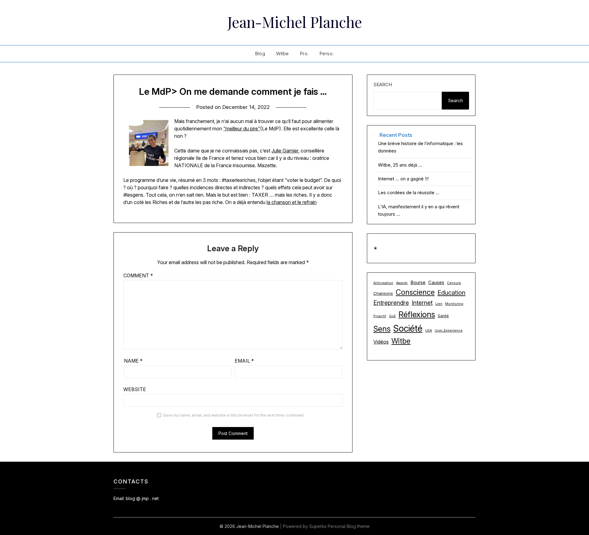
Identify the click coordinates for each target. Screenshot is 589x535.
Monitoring (454, 304)
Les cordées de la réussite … (408, 192)
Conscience (415, 292)
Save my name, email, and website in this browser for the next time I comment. (234, 415)
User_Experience (449, 331)
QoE (392, 316)
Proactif (379, 316)
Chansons (383, 293)
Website (134, 389)
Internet (422, 302)
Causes (436, 282)
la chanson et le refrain (292, 202)
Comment (138, 275)
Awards (402, 283)
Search (382, 84)
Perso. (327, 53)
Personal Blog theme (349, 526)
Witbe (282, 53)
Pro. (304, 53)
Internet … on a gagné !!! (403, 179)
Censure (454, 283)
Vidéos (381, 342)
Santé (443, 315)
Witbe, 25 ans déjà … (400, 165)
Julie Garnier (284, 151)
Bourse (417, 282)
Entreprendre (391, 302)
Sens (382, 328)
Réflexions (416, 314)
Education (451, 292)
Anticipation (383, 283)
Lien (438, 304)
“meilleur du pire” (241, 128)
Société (407, 328)
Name (133, 361)
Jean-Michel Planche (294, 22)
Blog (260, 53)
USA (428, 331)
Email (244, 361)
